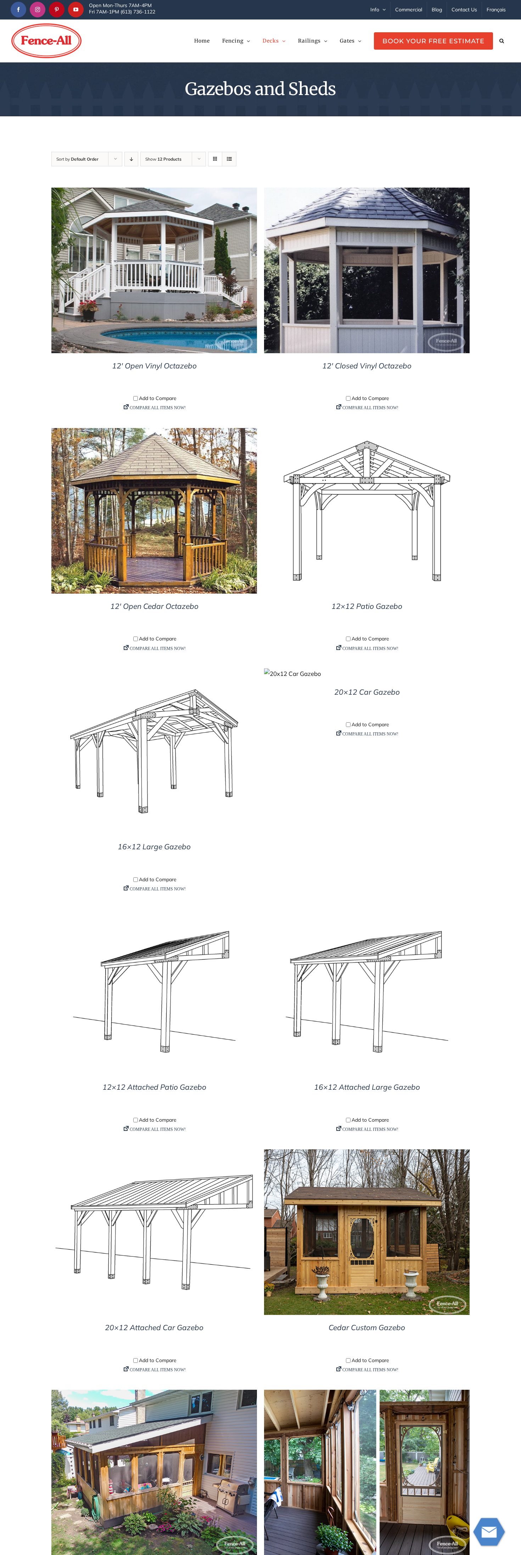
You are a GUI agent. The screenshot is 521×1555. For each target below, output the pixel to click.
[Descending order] (131, 159)
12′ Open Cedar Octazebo (154, 606)
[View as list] (229, 159)
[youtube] (76, 9)
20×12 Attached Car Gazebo (154, 1327)
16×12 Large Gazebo (154, 846)
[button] (501, 41)
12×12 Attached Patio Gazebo (154, 1087)
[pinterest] (57, 9)
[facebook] (18, 9)
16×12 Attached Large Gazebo (367, 1087)
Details (154, 271)
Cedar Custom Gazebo (367, 1327)
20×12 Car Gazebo (367, 691)
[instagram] (37, 9)
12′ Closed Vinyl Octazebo (366, 365)
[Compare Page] (154, 409)
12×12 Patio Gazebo (366, 606)
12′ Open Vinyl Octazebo (154, 365)
